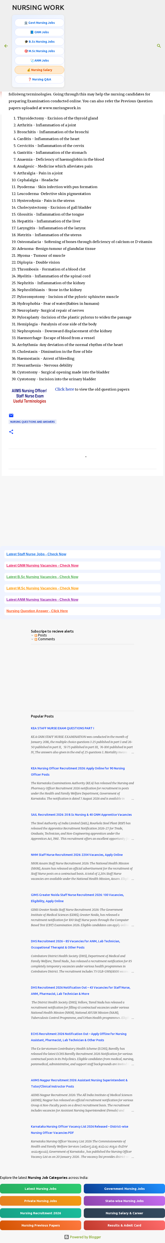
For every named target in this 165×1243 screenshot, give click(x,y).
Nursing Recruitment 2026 (40, 1213)
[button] (11, 432)
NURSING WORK (38, 7)
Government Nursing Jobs (124, 1188)
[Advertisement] (82, 512)
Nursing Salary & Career (124, 1213)
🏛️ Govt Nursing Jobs (39, 22)
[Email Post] (11, 417)
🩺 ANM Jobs (39, 60)
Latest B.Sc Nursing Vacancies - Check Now (42, 577)
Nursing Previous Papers (40, 1225)
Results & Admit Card (124, 1225)
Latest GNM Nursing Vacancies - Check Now (42, 565)
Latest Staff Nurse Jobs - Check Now (36, 554)
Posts (42, 635)
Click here (64, 389)
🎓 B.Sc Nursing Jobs (39, 41)
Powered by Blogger (85, 1237)
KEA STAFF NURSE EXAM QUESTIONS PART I (62, 728)
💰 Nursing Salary (39, 70)
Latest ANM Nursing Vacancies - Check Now (42, 599)
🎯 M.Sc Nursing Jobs (39, 51)
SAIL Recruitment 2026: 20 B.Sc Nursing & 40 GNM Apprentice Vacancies (81, 814)
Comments (46, 639)
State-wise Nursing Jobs (124, 1201)
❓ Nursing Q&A (39, 79)
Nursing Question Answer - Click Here (37, 611)
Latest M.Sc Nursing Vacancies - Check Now (42, 588)
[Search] (159, 46)
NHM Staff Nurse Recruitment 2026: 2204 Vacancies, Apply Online (77, 854)
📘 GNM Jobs (39, 32)
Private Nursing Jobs (40, 1201)
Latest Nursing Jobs (41, 1188)
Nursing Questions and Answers (32, 421)
